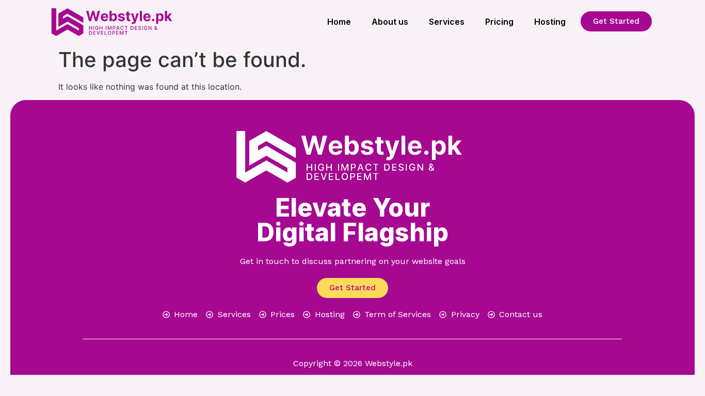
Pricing (499, 21)
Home (339, 21)
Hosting (550, 21)
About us (390, 21)
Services (446, 21)
